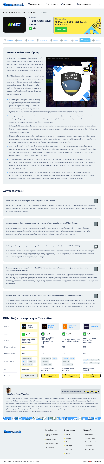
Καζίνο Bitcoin (89, 449)
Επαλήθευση (66, 40)
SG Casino (69, 449)
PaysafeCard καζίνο (91, 442)
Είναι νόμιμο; (87, 40)
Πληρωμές (67, 4)
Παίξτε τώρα (61, 29)
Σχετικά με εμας (51, 430)
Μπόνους (20, 40)
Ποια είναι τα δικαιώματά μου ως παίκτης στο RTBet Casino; (30, 201)
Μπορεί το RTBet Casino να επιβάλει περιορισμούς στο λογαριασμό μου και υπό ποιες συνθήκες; (45, 295)
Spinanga (69, 445)
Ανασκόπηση (10, 40)
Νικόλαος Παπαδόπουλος (18, 394)
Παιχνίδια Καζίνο (85, 4)
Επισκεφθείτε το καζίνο (50, 376)
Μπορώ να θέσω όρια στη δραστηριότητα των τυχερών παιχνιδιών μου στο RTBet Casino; (42, 223)
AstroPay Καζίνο (90, 438)
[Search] (98, 4)
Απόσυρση (55, 40)
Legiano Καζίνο (51, 326)
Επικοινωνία (50, 447)
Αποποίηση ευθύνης (52, 443)
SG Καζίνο (94, 326)
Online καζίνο (35, 4)
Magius (68, 434)
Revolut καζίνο (89, 434)
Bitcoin (24, 361)
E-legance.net (97, 461)
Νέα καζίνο (52, 4)
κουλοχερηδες (31, 40)
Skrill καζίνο (88, 445)
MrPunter (69, 438)
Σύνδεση (76, 40)
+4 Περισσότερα (27, 364)
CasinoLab (69, 442)
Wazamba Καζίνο (72, 326)
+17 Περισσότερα (95, 363)
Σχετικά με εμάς (51, 439)
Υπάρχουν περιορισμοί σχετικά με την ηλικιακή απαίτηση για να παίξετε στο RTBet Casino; (43, 246)
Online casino (69, 430)
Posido (68, 453)
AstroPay (65, 358)
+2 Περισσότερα (46, 364)
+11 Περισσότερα (68, 364)
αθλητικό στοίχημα (43, 40)
